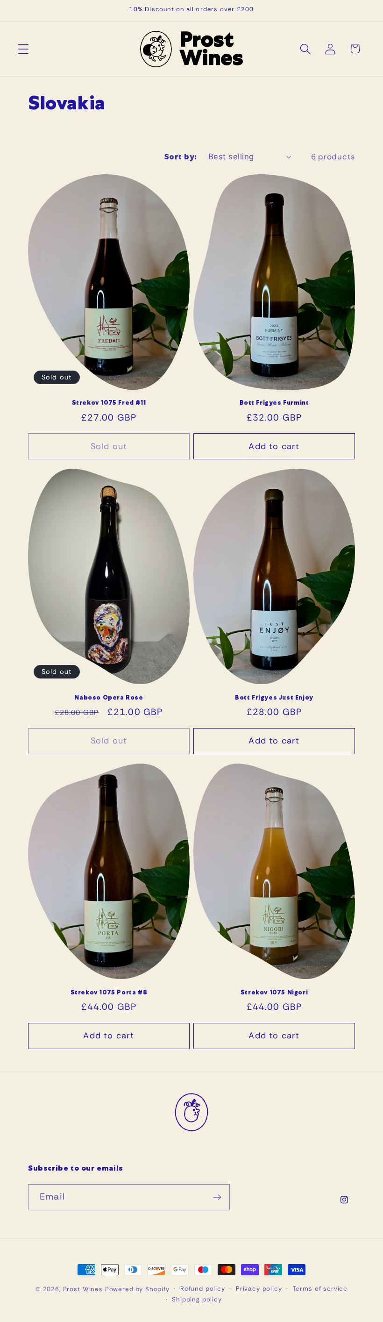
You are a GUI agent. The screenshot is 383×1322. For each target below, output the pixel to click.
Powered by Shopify (137, 1289)
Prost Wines (83, 1289)
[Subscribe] (217, 1197)
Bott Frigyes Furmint (274, 403)
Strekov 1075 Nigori (274, 992)
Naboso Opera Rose (108, 697)
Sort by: (180, 156)
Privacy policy (259, 1289)
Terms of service (320, 1289)
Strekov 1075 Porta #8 (109, 992)
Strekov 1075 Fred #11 (109, 403)
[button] (23, 48)
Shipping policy (197, 1299)
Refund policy (202, 1289)
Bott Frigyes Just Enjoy (274, 697)
